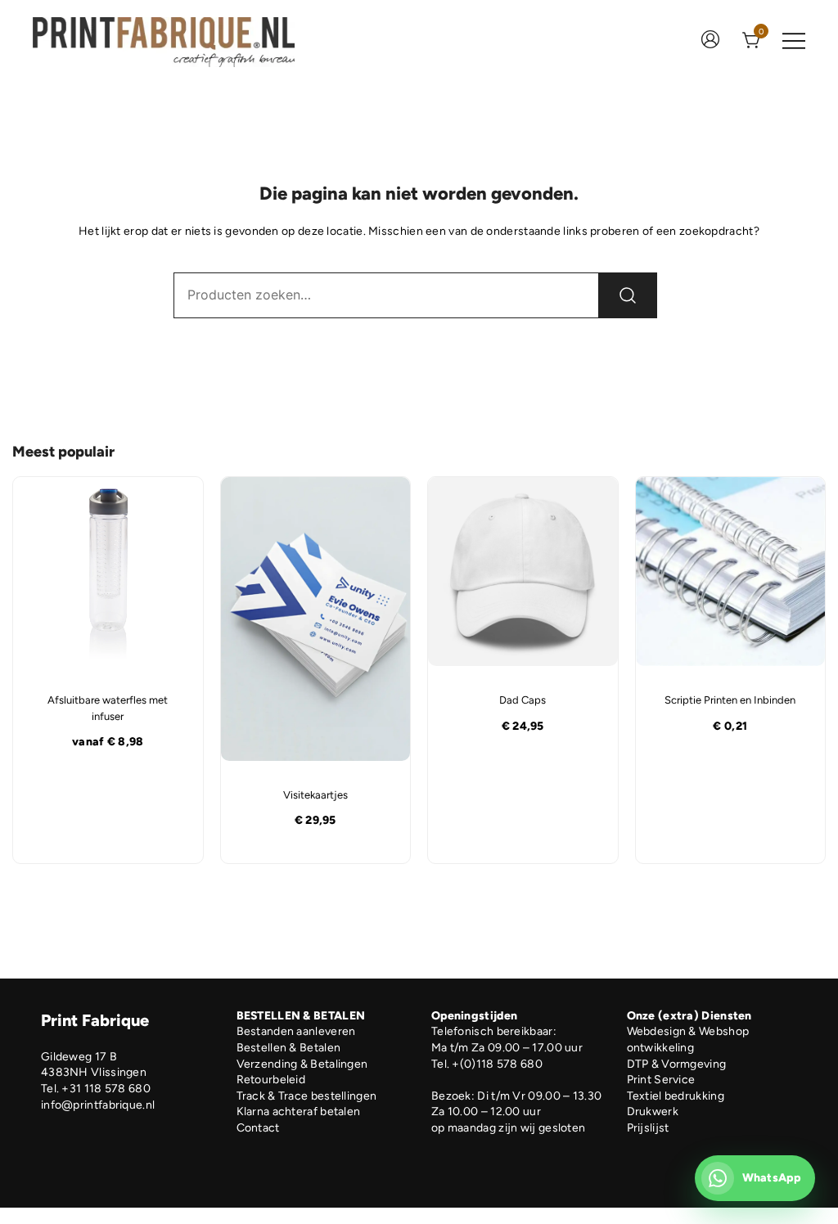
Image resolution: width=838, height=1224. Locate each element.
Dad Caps (522, 700)
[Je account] (710, 41)
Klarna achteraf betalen (299, 1111)
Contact (258, 1128)
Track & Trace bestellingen (307, 1096)
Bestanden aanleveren (296, 1031)
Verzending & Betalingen (302, 1064)
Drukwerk (652, 1111)
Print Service (661, 1080)
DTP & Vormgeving (677, 1064)
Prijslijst (648, 1128)
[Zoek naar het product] (627, 295)
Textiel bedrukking (675, 1096)
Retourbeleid (271, 1080)
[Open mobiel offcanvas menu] (793, 41)
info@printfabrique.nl (98, 1105)
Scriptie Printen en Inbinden (730, 700)
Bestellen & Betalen (289, 1048)
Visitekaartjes (315, 795)
